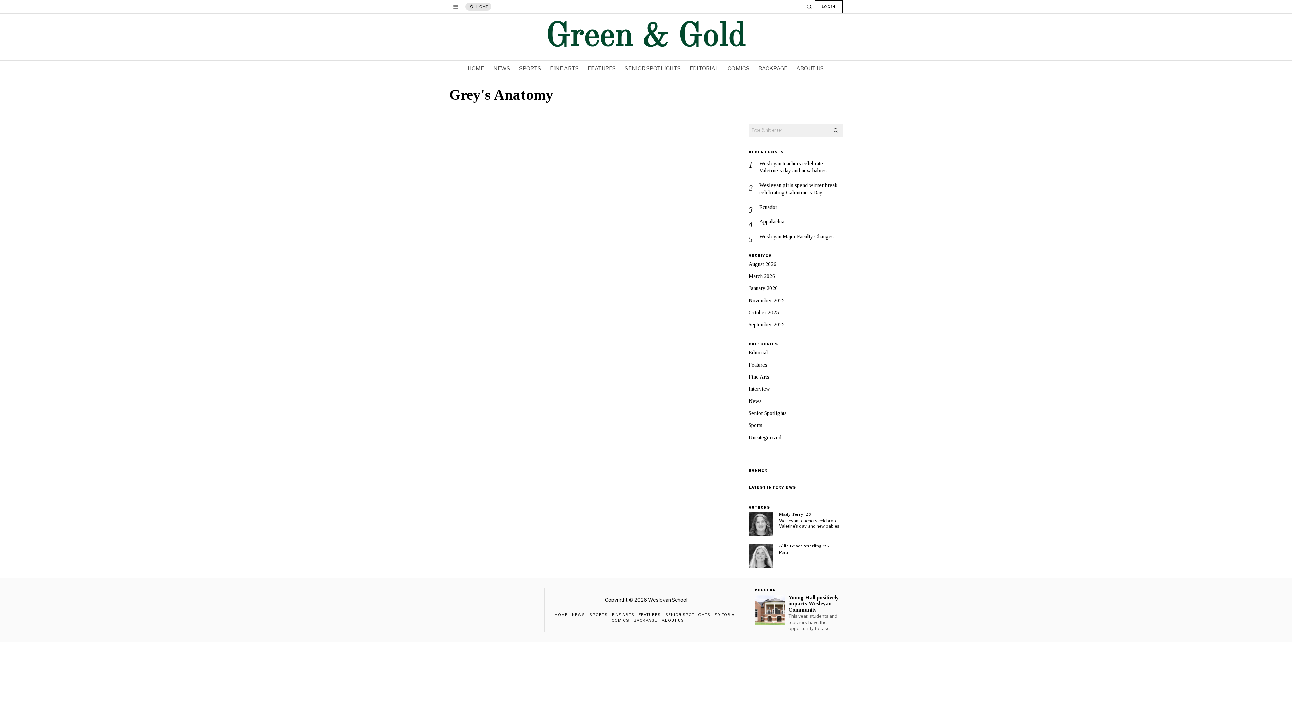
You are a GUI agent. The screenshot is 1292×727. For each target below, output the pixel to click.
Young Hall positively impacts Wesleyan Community (813, 604)
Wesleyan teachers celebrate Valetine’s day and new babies (793, 167)
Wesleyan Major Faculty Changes (796, 236)
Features (758, 365)
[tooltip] (761, 524)
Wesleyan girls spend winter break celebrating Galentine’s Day (798, 188)
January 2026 (763, 288)
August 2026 (762, 264)
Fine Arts (759, 377)
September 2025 (766, 324)
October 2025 (764, 312)
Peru (783, 552)
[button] (836, 130)
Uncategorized (765, 437)
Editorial (758, 352)
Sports (755, 425)
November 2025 (766, 300)
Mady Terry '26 (795, 514)
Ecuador (768, 207)
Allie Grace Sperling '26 (804, 545)
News (755, 401)
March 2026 (762, 276)
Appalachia (771, 221)
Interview (759, 389)
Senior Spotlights (768, 413)
